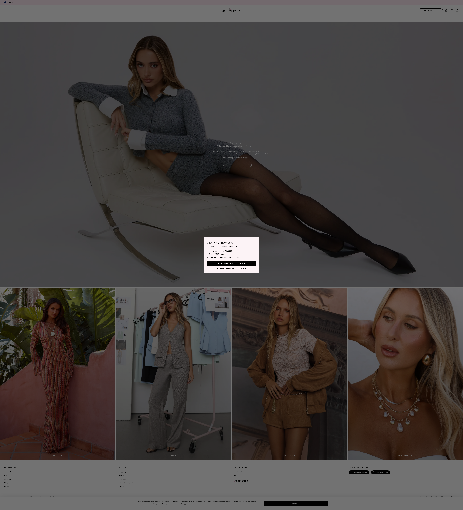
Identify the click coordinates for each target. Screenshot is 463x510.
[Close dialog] (256, 240)
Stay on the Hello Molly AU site (231, 268)
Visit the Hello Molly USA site (231, 263)
